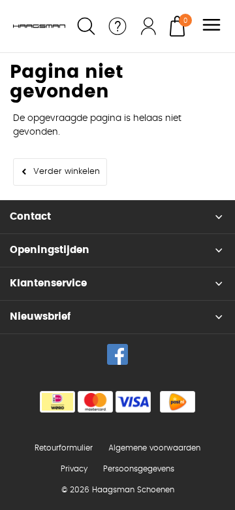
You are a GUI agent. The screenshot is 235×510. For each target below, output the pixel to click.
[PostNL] (177, 402)
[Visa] (133, 402)
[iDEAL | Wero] (57, 402)
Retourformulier (64, 448)
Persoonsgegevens (138, 469)
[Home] (39, 26)
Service (117, 26)
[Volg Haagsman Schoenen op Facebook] (117, 354)
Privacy (74, 469)
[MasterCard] (95, 402)
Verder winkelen (66, 171)
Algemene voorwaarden (154, 448)
